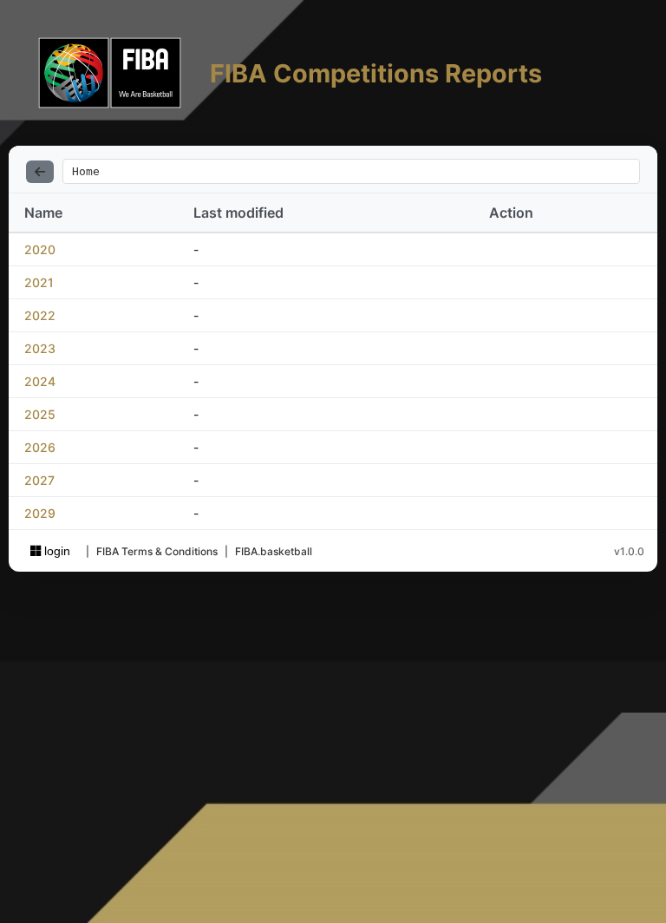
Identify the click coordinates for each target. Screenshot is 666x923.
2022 (40, 315)
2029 (40, 513)
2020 (40, 249)
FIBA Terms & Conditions (157, 551)
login (55, 551)
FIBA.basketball (273, 551)
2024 (40, 381)
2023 (40, 348)
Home (86, 171)
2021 (39, 282)
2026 (40, 447)
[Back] (40, 171)
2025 (40, 414)
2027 (39, 480)
